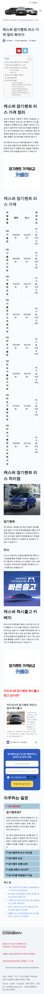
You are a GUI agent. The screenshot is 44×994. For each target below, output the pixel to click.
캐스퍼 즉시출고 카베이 (15, 75)
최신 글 (18, 95)
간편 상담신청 (12, 78)
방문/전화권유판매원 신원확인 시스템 (18, 961)
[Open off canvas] (40, 11)
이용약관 (6, 947)
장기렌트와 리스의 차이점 (24, 84)
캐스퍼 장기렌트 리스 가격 (16, 65)
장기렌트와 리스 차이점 (20, 852)
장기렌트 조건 (20, 86)
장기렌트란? (19, 83)
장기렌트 (16, 70)
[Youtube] (19, 50)
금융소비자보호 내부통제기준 (15, 944)
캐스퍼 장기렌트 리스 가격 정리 (17, 62)
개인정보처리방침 (19, 947)
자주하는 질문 (12, 80)
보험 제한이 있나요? (22, 91)
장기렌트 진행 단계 (22, 89)
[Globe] (25, 50)
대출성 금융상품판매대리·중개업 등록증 (19, 954)
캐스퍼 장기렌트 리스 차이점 (17, 68)
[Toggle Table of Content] (28, 59)
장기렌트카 (32, 40)
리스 (15, 72)
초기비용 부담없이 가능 (23, 93)
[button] (21, 806)
